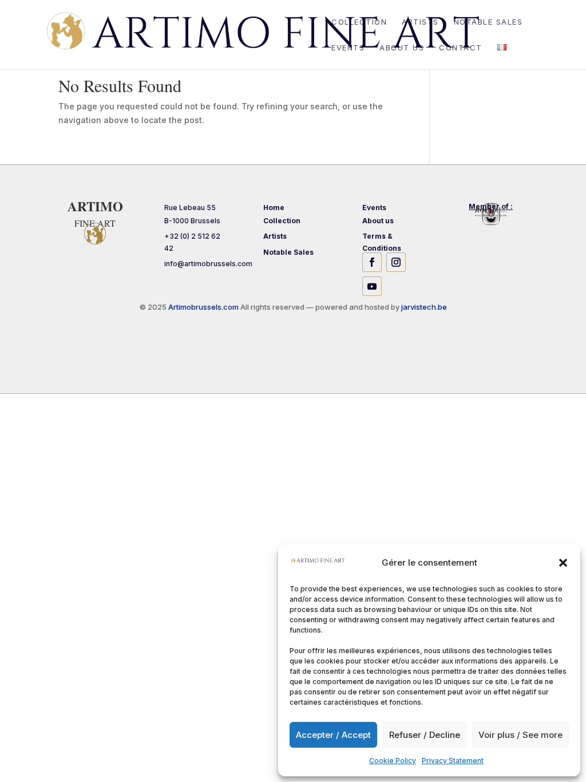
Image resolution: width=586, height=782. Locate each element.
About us (401, 48)
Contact (460, 48)
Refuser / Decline (424, 734)
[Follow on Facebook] (372, 262)
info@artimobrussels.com (208, 263)
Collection (359, 22)
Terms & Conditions (381, 242)
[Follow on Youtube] (372, 286)
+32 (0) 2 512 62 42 (192, 242)
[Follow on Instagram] (396, 262)
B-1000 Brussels (192, 220)
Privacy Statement (453, 760)
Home (273, 207)
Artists (420, 22)
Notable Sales (488, 22)
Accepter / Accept (333, 734)
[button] (563, 562)
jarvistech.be (424, 306)
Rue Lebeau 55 (190, 207)
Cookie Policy (392, 760)
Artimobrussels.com (204, 306)
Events (348, 48)
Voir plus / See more (520, 734)
